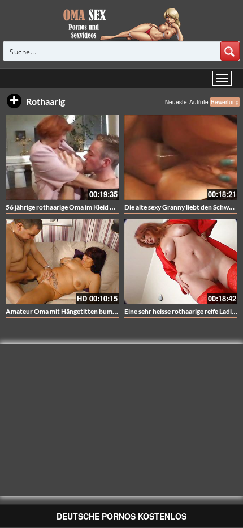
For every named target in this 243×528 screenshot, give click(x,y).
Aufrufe (199, 102)
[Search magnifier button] (230, 51)
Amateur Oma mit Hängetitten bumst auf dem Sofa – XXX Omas (101, 311)
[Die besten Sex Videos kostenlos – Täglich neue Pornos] (122, 23)
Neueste (176, 102)
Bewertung (225, 102)
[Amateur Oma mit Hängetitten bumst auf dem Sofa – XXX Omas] (62, 261)
